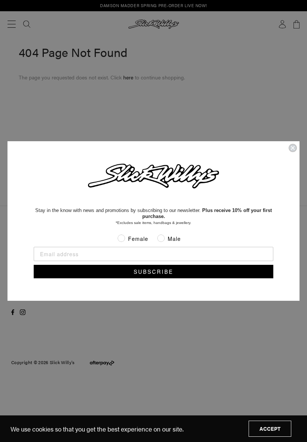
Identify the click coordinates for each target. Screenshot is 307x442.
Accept (269, 428)
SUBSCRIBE (153, 271)
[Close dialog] (293, 148)
